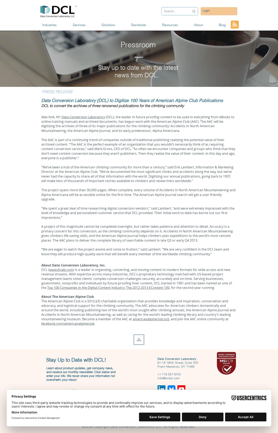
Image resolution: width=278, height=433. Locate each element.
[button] (54, 25)
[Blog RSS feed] (235, 25)
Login (206, 10)
